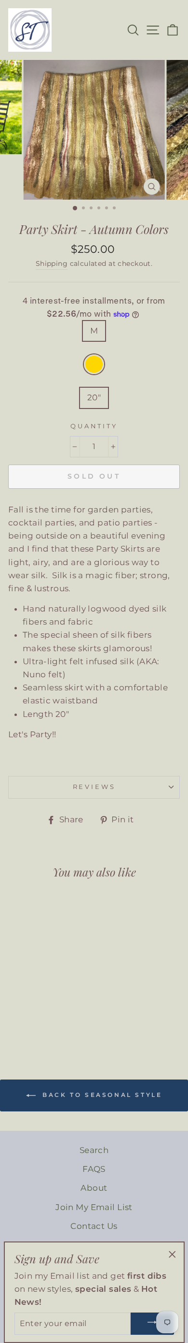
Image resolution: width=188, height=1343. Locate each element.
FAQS (94, 1169)
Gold (94, 364)
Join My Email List (94, 1207)
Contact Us (93, 1226)
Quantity (94, 426)
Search (94, 1150)
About (94, 1188)
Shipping (51, 263)
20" (94, 397)
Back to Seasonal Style (101, 1094)
